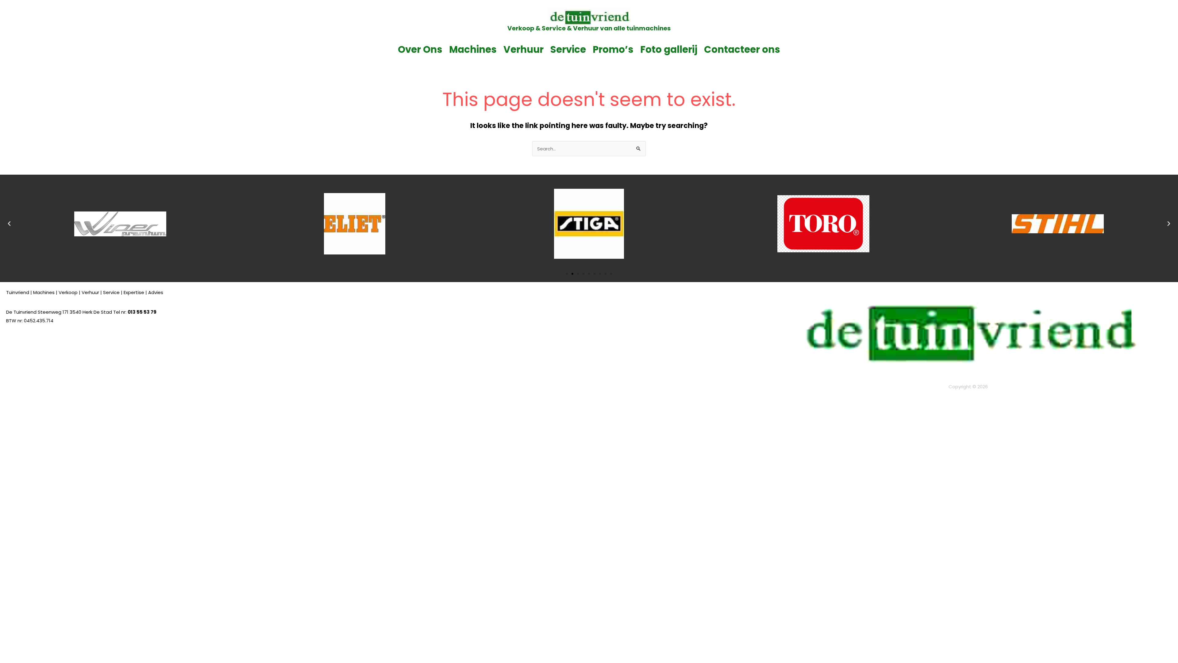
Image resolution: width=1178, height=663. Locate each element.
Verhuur (523, 49)
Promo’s (613, 49)
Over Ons (420, 49)
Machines (473, 49)
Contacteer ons (742, 49)
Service (568, 49)
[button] (9, 224)
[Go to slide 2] (572, 274)
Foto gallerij (668, 49)
